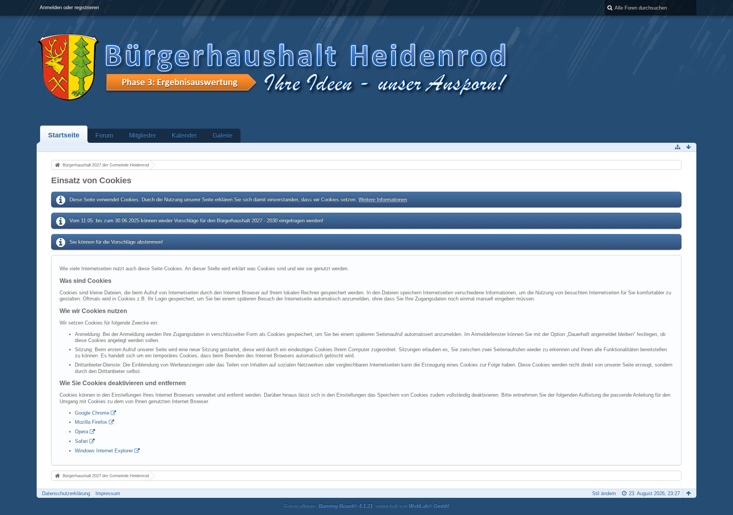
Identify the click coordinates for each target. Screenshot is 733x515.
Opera (81, 431)
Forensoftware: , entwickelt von (366, 506)
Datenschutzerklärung (66, 493)
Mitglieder (142, 135)
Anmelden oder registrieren (69, 7)
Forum (104, 135)
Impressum (107, 493)
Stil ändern (604, 493)
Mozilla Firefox (91, 422)
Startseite (63, 135)
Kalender (184, 135)
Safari (81, 441)
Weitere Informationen (382, 199)
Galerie (222, 135)
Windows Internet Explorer (104, 451)
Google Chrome (92, 413)
